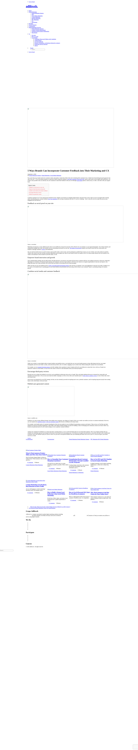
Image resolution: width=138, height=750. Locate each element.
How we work (35, 36)
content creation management (81, 514)
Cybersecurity (32, 26)
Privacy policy (32, 539)
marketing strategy (41, 421)
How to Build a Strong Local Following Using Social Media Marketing (56, 493)
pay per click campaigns (80, 515)
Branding (31, 23)
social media (79, 180)
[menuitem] (70, 1)
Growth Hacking (32, 25)
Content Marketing (36, 17)
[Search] (7, 550)
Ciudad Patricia (37, 40)
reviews (43, 249)
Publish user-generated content (35, 194)
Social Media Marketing (37, 15)
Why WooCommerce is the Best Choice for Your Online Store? (100, 493)
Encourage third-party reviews (35, 192)
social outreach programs (100, 514)
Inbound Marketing (36, 18)
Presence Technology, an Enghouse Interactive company (47, 43)
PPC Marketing (35, 19)
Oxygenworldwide (38, 41)
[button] (32, 48)
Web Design (34, 22)
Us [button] (29, 34)
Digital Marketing (33, 12)
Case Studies (34, 37)
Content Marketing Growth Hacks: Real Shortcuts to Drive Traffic (36, 485)
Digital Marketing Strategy (38, 13)
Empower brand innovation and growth (37, 189)
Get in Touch (32, 1)
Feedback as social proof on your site (36, 187)
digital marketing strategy (68, 514)
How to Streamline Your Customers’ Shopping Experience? (58, 459)
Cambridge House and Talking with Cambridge (45, 39)
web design (91, 514)
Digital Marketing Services (35, 27)
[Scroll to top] (1, 548)
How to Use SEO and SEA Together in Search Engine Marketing (101, 459)
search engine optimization (67, 515)
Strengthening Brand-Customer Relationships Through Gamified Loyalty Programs (78, 460)
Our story (34, 35)
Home (30, 10)
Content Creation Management (39, 30)
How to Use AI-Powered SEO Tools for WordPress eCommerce (79, 493)
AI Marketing (80, 472)
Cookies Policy (32, 540)
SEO (33, 14)
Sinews (36, 45)
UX (32, 21)
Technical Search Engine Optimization (40, 31)
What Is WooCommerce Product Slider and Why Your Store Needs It (36, 453)
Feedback (29, 438)
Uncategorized (29, 439)
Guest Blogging (32, 538)
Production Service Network (40, 44)
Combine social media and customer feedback (38, 190)
